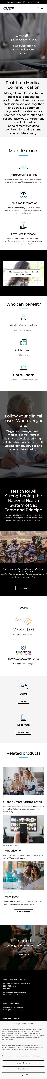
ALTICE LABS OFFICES (11, 1003)
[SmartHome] (23, 862)
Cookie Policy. (35, 1056)
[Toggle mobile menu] (42, 8)
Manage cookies (23, 1075)
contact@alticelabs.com (17, 992)
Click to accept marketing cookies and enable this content (23, 273)
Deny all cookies (23, 1069)
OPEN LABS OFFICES (11, 1018)
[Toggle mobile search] (38, 8)
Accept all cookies (23, 1063)
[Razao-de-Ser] (23, 532)
